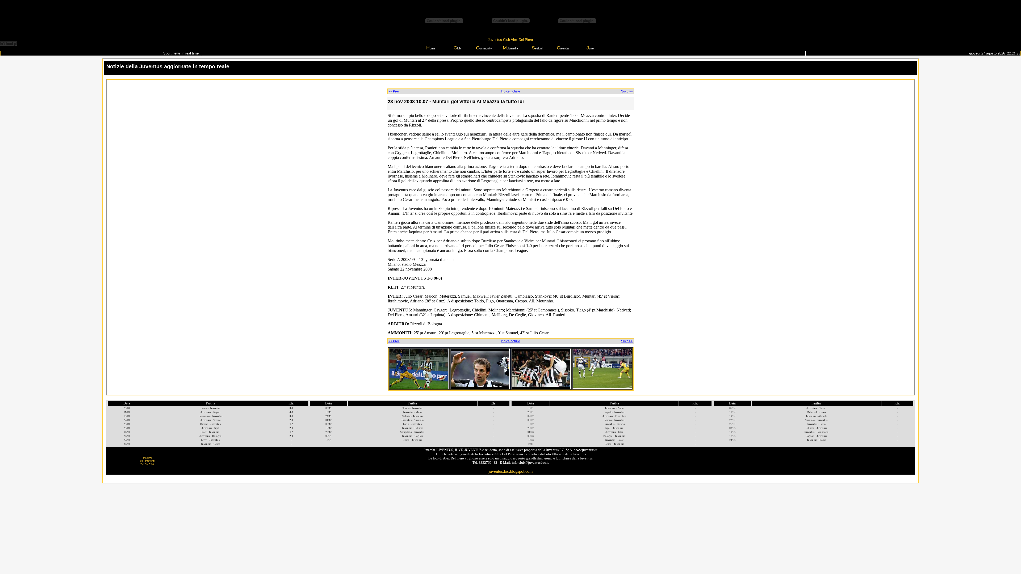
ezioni (537, 47)
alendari (563, 47)
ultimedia (510, 47)
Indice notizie (510, 91)
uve (590, 47)
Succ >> (627, 91)
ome (430, 47)
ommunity (484, 47)
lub (457, 47)
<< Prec (394, 91)
